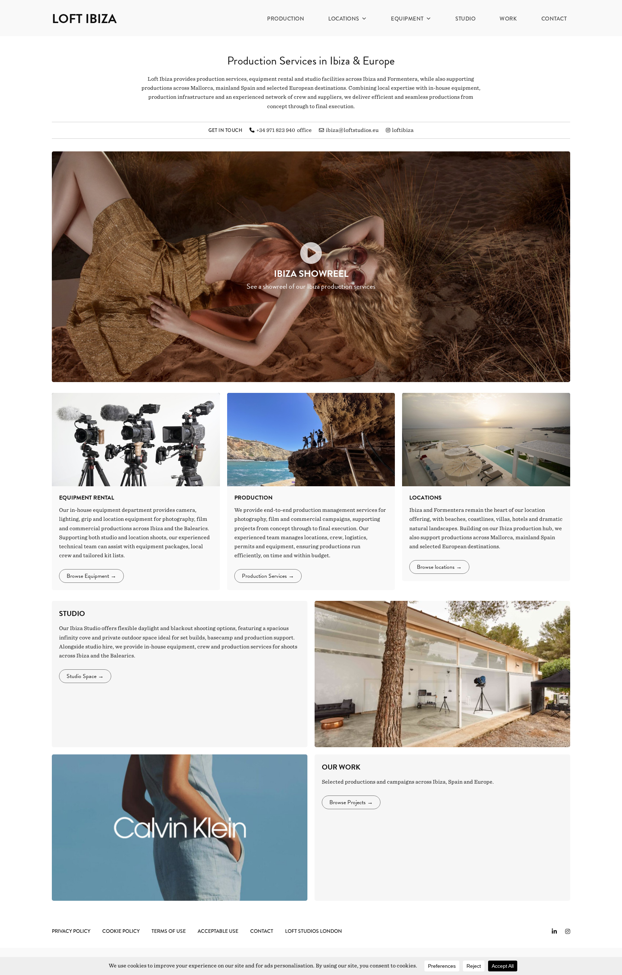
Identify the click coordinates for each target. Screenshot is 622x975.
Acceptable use (218, 931)
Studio (465, 19)
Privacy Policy (71, 931)
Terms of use (169, 931)
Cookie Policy (121, 931)
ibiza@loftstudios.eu (352, 130)
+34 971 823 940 (275, 130)
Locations (343, 19)
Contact (554, 19)
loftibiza (403, 130)
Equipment (407, 19)
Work (508, 19)
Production (285, 19)
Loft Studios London (313, 931)
